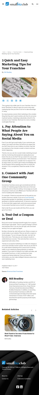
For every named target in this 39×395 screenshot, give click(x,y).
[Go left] (31, 310)
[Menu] (3, 4)
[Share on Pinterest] (12, 101)
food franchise (29, 197)
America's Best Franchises (15, 271)
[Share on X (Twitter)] (8, 101)
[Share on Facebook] (4, 101)
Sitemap (20, 376)
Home (3, 52)
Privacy (9, 369)
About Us (4, 376)
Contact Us (5, 378)
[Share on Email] (21, 101)
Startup (9, 52)
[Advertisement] (19, 29)
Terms (4, 369)
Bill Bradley (8, 72)
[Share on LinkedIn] (17, 101)
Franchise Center (17, 52)
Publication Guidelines (24, 378)
